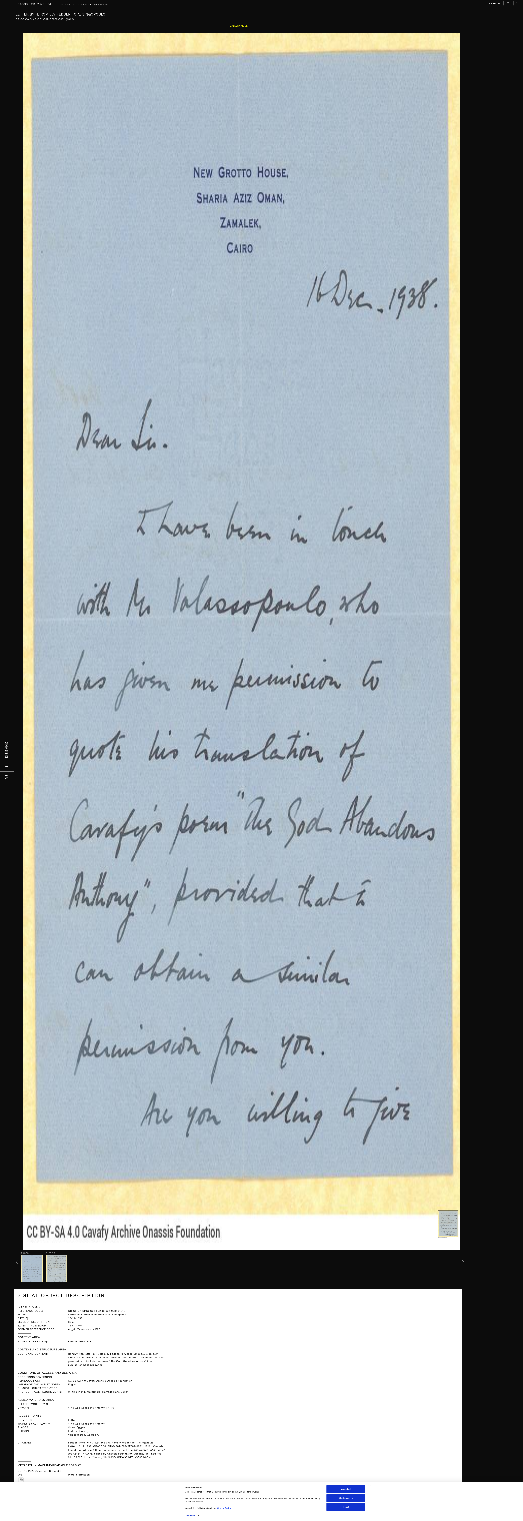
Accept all (346, 1489)
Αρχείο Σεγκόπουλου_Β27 (84, 1328)
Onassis (7, 750)
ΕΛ (7, 776)
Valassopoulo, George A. (84, 1434)
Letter (72, 1419)
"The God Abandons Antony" (86, 1423)
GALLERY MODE (239, 26)
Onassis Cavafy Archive (34, 3)
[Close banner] (369, 1486)
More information (79, 1474)
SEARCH (495, 3)
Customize (190, 1515)
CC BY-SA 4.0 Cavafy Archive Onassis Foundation (100, 1380)
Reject (346, 1507)
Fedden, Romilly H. (80, 1341)
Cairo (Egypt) (76, 1427)
